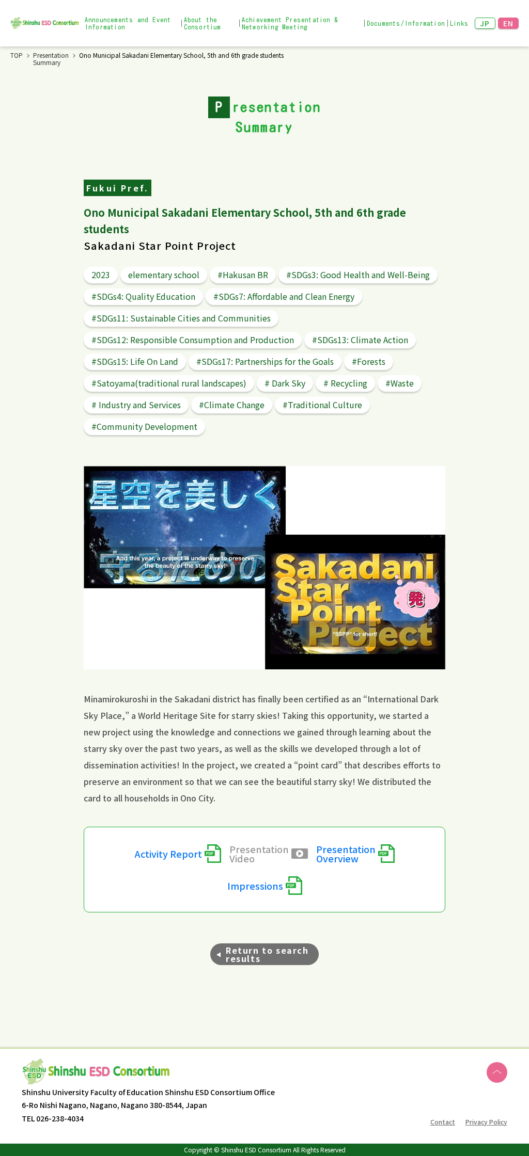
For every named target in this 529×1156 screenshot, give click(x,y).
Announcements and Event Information (128, 23)
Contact (442, 1122)
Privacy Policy (486, 1122)
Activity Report (168, 853)
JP (485, 23)
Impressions (255, 885)
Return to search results (267, 954)
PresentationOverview (346, 853)
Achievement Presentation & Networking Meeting (290, 23)
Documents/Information (406, 23)
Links (459, 23)
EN (508, 23)
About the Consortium (202, 23)
